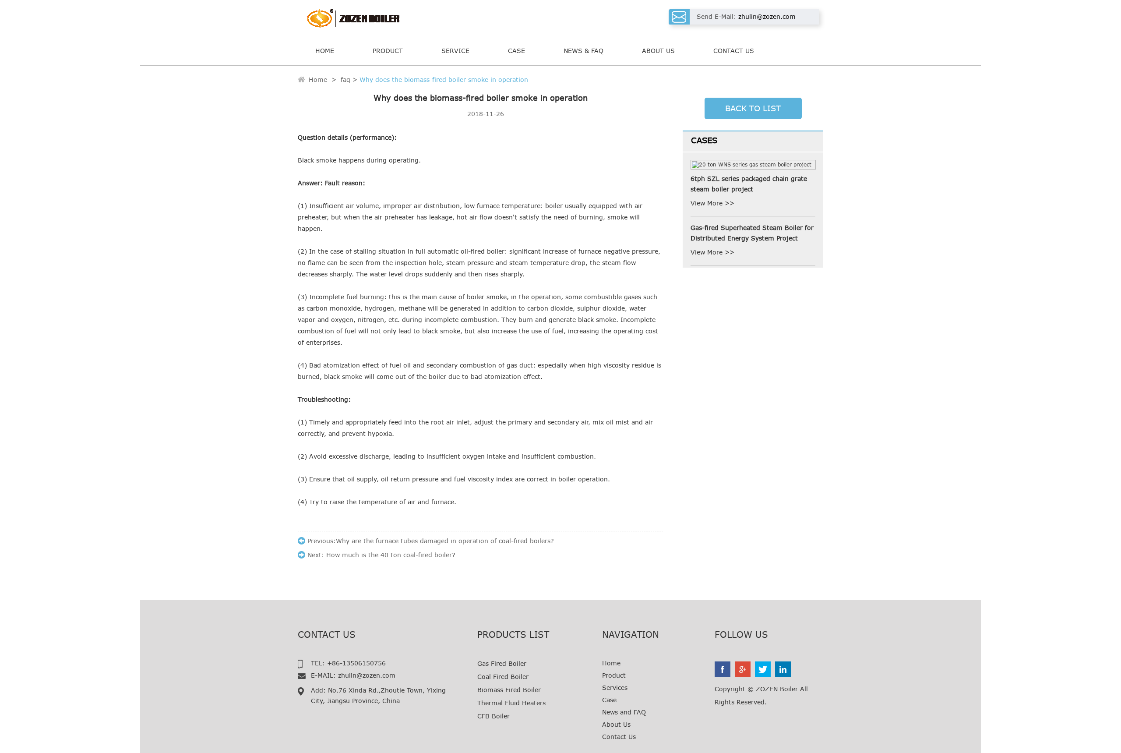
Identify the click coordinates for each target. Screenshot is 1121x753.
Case (516, 50)
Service (455, 50)
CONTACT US (327, 634)
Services (614, 687)
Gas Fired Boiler (501, 663)
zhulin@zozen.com (366, 675)
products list (513, 634)
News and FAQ (624, 712)
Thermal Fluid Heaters (511, 703)
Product (388, 50)
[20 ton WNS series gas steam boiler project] (753, 165)
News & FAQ (583, 50)
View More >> (712, 203)
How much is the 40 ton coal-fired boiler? (390, 555)
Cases (704, 140)
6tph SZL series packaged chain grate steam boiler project (749, 184)
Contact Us (733, 50)
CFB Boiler (493, 716)
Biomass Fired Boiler (509, 689)
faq (345, 79)
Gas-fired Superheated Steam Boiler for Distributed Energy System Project (752, 233)
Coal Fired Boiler (503, 676)
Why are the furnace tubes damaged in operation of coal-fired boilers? (445, 540)
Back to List (753, 108)
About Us (658, 50)
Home (324, 50)
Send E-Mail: (746, 16)
